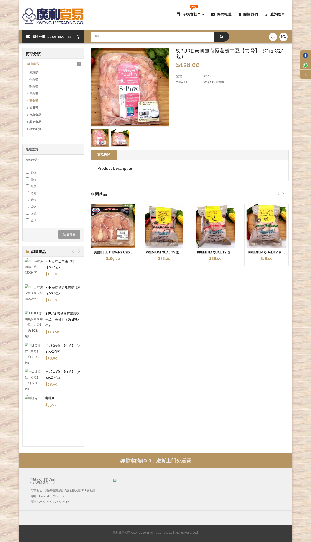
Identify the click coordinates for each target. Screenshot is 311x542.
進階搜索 (69, 234)
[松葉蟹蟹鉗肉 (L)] (34, 284)
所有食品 (33, 64)
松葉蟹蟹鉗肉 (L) (57, 281)
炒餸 (33, 200)
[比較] (283, 37)
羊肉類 (33, 93)
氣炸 (33, 172)
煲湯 (33, 220)
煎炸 (33, 179)
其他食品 (35, 122)
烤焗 (33, 186)
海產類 (33, 107)
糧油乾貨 (35, 129)
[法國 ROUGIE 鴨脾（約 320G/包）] (34, 368)
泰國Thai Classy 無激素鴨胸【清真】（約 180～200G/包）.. (63, 391)
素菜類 (33, 72)
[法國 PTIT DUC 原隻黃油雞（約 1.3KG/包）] (34, 341)
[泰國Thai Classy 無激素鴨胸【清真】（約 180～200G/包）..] (34, 397)
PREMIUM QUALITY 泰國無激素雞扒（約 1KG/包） (215, 254)
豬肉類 (33, 86)
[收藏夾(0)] (273, 37)
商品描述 (103, 154)
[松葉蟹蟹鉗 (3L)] (34, 264)
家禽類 (33, 100)
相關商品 (99, 193)
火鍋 (33, 213)
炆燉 (33, 207)
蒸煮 (33, 193)
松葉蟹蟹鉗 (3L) (57, 261)
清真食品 (35, 115)
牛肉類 (33, 79)
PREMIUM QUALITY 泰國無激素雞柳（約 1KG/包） (266, 254)
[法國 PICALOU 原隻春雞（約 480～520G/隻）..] (34, 313)
